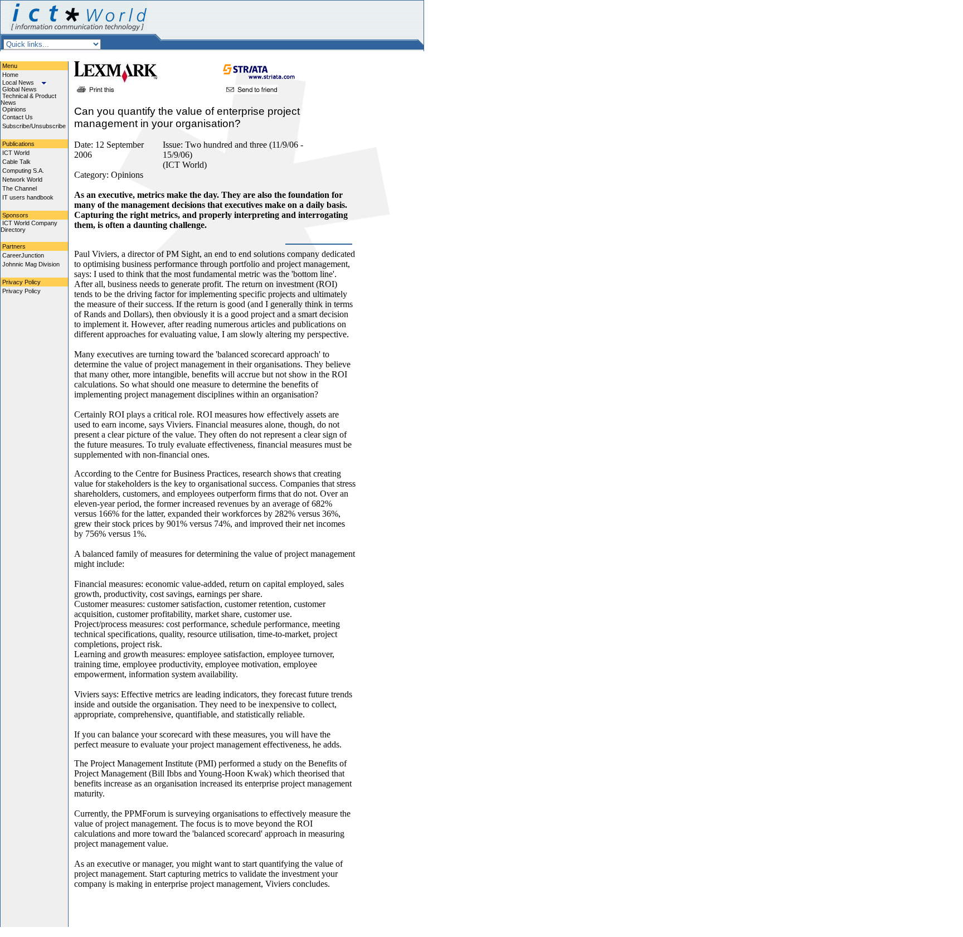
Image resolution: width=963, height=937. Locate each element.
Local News (18, 82)
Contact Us (17, 117)
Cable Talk (16, 161)
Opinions (14, 109)
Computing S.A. (23, 170)
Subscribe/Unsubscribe (34, 126)
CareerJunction (23, 255)
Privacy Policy (21, 291)
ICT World (16, 152)
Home (10, 74)
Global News (19, 89)
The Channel (19, 188)
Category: (92, 174)
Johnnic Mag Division (31, 264)
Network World (22, 179)
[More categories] (44, 82)
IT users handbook (28, 197)
